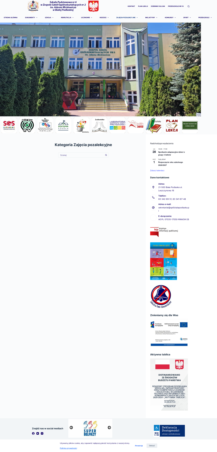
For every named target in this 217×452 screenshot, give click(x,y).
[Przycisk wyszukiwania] (106, 155)
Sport (185, 17)
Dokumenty (30, 17)
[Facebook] (33, 433)
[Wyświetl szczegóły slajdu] (90, 428)
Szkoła (48, 17)
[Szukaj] (188, 6)
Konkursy (169, 17)
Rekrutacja (66, 17)
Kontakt (131, 6)
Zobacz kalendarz (157, 170)
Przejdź (9, 132)
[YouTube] (37, 433)
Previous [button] (71, 428)
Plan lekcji (143, 6)
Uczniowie (85, 17)
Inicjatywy (150, 17)
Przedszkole (203, 17)
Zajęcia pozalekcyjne (125, 17)
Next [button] (109, 428)
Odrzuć (152, 446)
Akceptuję (139, 446)
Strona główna (10, 17)
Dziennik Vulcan (158, 6)
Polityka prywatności (68, 448)
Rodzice (103, 17)
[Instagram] (42, 433)
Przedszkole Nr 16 (176, 6)
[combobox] (81, 155)
